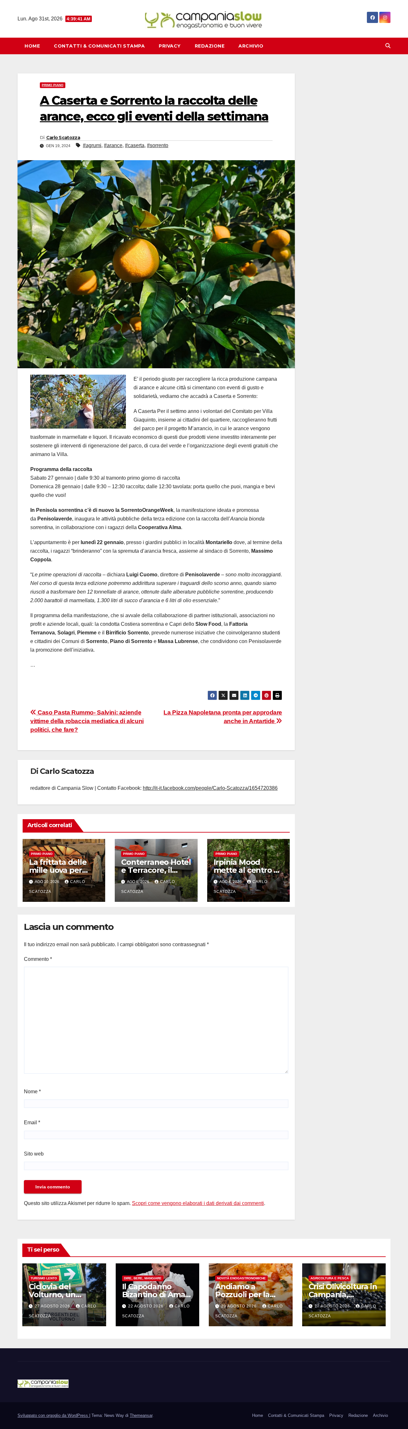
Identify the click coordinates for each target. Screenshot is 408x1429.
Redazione (210, 46)
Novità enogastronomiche (241, 1278)
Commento (38, 959)
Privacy (170, 46)
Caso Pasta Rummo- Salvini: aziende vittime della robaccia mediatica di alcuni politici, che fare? (87, 721)
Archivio (250, 46)
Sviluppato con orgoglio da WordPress (53, 1415)
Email (32, 1122)
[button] (387, 46)
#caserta (134, 145)
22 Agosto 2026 (146, 1306)
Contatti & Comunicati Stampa (99, 46)
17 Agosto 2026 (333, 1306)
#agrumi (92, 145)
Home (32, 46)
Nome (32, 1091)
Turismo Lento (44, 1278)
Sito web (34, 1153)
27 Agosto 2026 (53, 1306)
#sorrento (157, 145)
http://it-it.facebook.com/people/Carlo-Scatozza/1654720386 (210, 788)
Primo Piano (52, 85)
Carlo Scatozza (63, 137)
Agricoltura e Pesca (329, 1278)
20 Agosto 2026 (239, 1306)
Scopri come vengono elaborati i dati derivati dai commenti (198, 1203)
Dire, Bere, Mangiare (143, 1278)
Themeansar (141, 1415)
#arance (113, 145)
